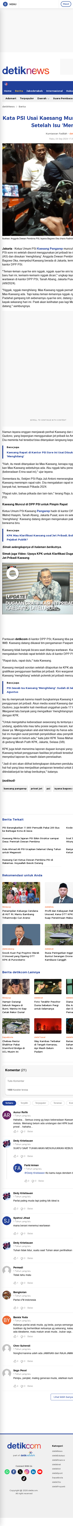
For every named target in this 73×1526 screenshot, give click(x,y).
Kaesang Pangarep (50, 248)
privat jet (36, 788)
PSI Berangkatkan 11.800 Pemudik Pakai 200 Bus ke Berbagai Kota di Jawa (31, 829)
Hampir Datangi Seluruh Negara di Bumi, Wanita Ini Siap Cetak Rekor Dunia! (14, 1007)
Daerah (42, 98)
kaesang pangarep (15, 788)
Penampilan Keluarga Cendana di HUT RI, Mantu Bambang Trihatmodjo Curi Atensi (20, 914)
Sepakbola (57, 1477)
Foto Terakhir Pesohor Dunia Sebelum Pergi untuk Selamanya (47, 1005)
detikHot (56, 1469)
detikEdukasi (58, 1455)
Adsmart (10, 98)
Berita (19, 90)
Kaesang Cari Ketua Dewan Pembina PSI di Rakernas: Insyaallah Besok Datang (27, 861)
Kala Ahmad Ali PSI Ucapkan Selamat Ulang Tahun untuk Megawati (31, 851)
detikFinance (58, 1460)
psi (48, 788)
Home (8, 90)
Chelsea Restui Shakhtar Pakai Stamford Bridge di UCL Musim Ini (13, 1046)
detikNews (8, 106)
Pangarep (43, 511)
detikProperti (58, 1486)
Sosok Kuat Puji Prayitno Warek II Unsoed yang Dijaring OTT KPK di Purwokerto (20, 956)
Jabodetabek (34, 90)
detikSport (57, 1473)
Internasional (54, 90)
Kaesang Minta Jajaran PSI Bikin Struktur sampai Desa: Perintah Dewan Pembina (30, 840)
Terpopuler (27, 98)
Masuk (66, 4)
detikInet (56, 1464)
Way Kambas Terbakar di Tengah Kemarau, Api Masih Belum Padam (47, 1046)
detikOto (56, 1482)
